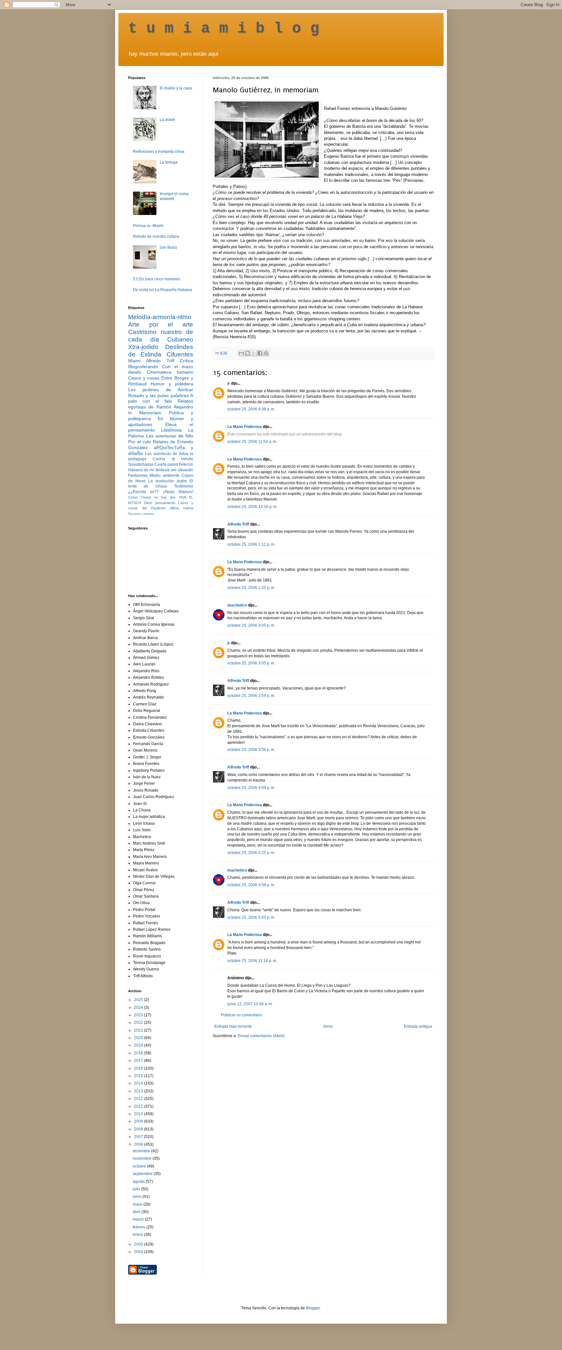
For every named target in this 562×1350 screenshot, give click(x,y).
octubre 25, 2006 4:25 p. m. (251, 852)
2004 (139, 1252)
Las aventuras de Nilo (170, 435)
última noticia (181, 508)
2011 (139, 1106)
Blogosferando (143, 366)
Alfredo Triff (238, 524)
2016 (139, 1068)
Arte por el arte (160, 324)
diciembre (142, 1151)
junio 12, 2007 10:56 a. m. (250, 1004)
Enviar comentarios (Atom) (261, 1036)
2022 (139, 1022)
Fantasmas (138, 475)
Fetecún (186, 464)
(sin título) (168, 247)
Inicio (328, 1026)
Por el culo (139, 441)
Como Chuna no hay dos (152, 497)
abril (137, 1212)
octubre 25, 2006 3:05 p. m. (251, 625)
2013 (139, 1091)
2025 (139, 999)
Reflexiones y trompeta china (158, 151)
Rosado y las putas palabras (158, 395)
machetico (237, 605)
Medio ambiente (164, 475)
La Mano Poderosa (244, 426)
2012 (139, 1098)
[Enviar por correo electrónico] (241, 353)
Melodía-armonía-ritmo (159, 317)
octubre (140, 1166)
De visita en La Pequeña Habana (162, 289)
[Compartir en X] (253, 353)
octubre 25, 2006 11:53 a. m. (252, 441)
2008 (139, 1129)
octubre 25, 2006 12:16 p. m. (252, 506)
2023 (139, 1015)
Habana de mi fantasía (148, 470)
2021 (139, 1030)
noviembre (143, 1158)
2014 (139, 1083)
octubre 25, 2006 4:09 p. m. (251, 787)
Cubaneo (180, 339)
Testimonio (183, 486)
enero (138, 1234)
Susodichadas (141, 464)
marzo (139, 1219)
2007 (139, 1136)
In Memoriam (144, 412)
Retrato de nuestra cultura (156, 236)
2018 (139, 1053)
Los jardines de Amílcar (160, 389)
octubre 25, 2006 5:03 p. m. (251, 917)
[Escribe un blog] (247, 353)
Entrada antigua (418, 1026)
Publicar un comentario (241, 1015)
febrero (139, 1227)
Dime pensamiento (159, 503)
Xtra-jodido (143, 346)
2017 (139, 1060)
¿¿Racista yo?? (143, 491)
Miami (134, 360)
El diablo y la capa (176, 88)
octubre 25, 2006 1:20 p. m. (251, 587)
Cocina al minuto (173, 459)
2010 (139, 1114)
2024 (139, 1007)
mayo (138, 1204)
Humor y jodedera (172, 383)
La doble (167, 119)
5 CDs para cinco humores (156, 279)
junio (137, 1196)
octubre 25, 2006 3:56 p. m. (251, 749)
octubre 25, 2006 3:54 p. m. (251, 695)
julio (137, 1189)
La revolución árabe (167, 481)
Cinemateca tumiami (170, 372)
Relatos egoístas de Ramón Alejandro (160, 403)
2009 (139, 1121)
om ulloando (182, 470)
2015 (139, 1076)
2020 (139, 1038)
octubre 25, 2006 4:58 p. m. (251, 885)
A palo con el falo (160, 398)
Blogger (313, 1308)
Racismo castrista (141, 513)
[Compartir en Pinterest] (266, 353)
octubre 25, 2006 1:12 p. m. (251, 544)
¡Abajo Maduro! (178, 491)
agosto (139, 1181)
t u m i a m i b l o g (223, 28)
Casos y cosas (143, 378)
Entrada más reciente (233, 1026)
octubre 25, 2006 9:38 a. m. (251, 409)
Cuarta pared (166, 464)
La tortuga (169, 162)
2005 (139, 1244)
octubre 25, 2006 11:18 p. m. (252, 960)
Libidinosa (171, 430)
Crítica (186, 360)
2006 (139, 1144)
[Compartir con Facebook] (260, 353)
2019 (139, 1045)
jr (228, 383)
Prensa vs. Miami (148, 225)
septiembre (143, 1173)
